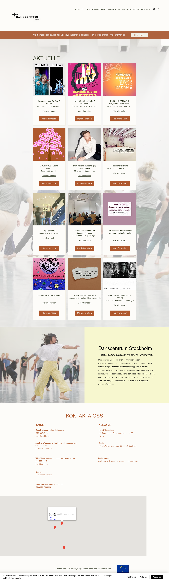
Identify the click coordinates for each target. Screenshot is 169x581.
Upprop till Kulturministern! (84, 295)
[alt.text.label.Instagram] (154, 9)
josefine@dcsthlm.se (44, 448)
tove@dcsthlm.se (42, 436)
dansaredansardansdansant (49, 295)
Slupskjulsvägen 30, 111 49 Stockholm (121, 446)
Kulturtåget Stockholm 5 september (84, 102)
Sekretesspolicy (15, 578)
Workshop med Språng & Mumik (49, 102)
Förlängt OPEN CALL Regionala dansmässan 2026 (119, 102)
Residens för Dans (120, 166)
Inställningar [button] (131, 577)
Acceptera (157, 577)
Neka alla (143, 577)
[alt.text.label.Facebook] (158, 9)
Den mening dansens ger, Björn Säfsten (84, 167)
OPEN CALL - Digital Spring (49, 167)
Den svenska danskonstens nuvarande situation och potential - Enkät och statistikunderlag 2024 (120, 231)
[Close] (166, 577)
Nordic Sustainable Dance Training (119, 296)
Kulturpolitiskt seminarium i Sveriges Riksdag (84, 231)
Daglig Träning (49, 230)
